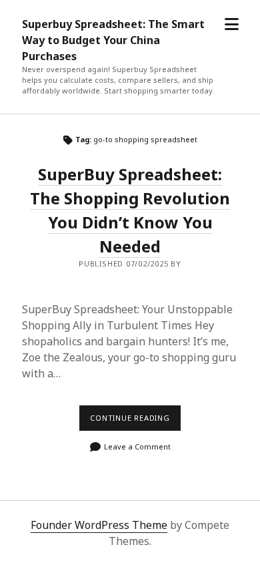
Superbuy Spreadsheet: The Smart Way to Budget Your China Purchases (113, 40)
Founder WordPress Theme (99, 525)
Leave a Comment (137, 446)
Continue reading (135, 421)
